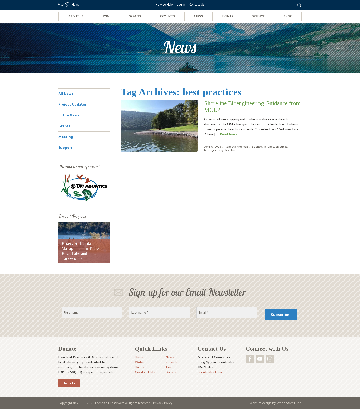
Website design (260, 402)
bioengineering (213, 150)
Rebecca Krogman (236, 146)
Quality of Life (145, 371)
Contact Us (196, 4)
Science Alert (260, 146)
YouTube (260, 359)
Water (139, 361)
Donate (68, 383)
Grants (135, 16)
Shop (288, 16)
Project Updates (72, 104)
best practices (278, 146)
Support (65, 147)
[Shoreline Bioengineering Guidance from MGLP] (159, 126)
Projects (167, 16)
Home (139, 356)
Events (227, 16)
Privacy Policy (162, 402)
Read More (228, 134)
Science (258, 16)
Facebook (250, 359)
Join (105, 16)
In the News (68, 115)
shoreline (230, 150)
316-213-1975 (206, 366)
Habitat (140, 366)
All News (65, 93)
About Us (75, 16)
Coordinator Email (210, 371)
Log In (181, 4)
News (198, 16)
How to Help (164, 4)
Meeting (65, 137)
